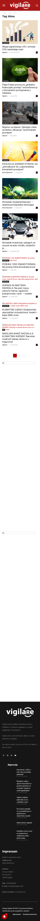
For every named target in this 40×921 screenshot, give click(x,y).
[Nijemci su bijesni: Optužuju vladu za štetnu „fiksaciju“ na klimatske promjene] (20, 113)
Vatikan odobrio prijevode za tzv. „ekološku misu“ (22, 799)
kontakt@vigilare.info (15, 886)
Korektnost (6, 123)
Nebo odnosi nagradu (24, 822)
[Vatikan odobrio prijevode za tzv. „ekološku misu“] (11, 798)
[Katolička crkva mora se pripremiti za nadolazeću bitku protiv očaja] (11, 832)
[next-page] (24, 355)
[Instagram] (7, 755)
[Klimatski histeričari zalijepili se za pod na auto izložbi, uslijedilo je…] (20, 226)
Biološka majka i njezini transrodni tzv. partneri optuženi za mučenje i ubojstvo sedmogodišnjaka (24, 786)
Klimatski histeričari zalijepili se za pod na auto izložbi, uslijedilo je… (18, 245)
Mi (3, 330)
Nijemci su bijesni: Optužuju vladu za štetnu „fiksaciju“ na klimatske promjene (19, 130)
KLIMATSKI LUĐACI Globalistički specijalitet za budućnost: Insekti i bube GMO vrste (19, 312)
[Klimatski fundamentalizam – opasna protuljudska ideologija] (20, 188)
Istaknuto (5, 43)
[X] (11, 755)
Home (4, 13)
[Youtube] (15, 755)
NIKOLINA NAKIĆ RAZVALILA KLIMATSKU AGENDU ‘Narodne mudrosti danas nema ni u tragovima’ (18, 337)
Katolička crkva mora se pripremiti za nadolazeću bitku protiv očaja (24, 834)
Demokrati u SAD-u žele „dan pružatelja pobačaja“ (24, 771)
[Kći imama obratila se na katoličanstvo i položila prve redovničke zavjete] (11, 810)
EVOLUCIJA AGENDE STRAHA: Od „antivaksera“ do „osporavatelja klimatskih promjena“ (20, 167)
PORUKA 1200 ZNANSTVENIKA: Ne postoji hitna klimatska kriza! (19, 265)
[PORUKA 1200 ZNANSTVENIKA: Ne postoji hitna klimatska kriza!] (20, 259)
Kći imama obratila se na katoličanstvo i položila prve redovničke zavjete (24, 812)
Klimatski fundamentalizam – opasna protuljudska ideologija (18, 203)
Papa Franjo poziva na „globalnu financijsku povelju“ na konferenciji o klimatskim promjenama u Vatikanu (20, 88)
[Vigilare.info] (20, 5)
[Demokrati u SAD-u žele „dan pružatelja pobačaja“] (11, 771)
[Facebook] (3, 755)
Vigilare (4, 52)
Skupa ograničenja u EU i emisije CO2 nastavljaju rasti (18, 48)
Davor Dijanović (7, 172)
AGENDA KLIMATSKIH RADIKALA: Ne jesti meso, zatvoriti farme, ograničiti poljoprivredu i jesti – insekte (17, 289)
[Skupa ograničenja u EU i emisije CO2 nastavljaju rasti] (20, 32)
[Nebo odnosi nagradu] (11, 823)
